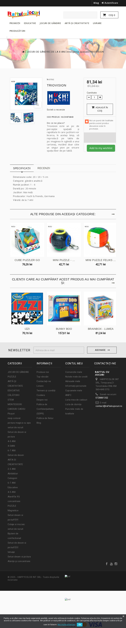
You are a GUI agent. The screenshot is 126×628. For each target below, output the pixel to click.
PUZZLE (12, 376)
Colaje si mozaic (16, 524)
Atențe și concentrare (19, 561)
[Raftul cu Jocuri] (24, 14)
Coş (111, 15)
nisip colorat (14, 418)
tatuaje (11, 552)
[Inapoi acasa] (23, 52)
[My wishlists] (16, 37)
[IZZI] (27, 308)
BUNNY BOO (64, 328)
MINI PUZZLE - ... (64, 260)
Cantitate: (92, 92)
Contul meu (74, 363)
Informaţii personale (75, 386)
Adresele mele (72, 381)
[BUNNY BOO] (64, 308)
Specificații (22, 168)
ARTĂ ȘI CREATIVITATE (77, 23)
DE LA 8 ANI (58, 52)
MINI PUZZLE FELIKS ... (101, 260)
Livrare (40, 386)
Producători (17, 30)
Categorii (12, 478)
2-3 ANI (12, 469)
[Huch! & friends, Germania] (63, 98)
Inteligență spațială (78, 52)
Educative (13, 487)
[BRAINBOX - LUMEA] (101, 308)
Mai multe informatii (66, 625)
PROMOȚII (15, 23)
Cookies (41, 395)
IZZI (27, 328)
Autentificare (111, 3)
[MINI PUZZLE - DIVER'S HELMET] (64, 240)
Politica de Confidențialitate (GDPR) (45, 409)
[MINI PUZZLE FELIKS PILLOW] (101, 240)
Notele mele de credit (76, 376)
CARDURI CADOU (16, 409)
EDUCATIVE (30, 23)
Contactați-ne (44, 381)
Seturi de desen (16, 455)
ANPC (68, 395)
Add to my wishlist (100, 148)
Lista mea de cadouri (76, 399)
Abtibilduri (13, 473)
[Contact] (11, 37)
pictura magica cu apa (19, 422)
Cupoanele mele (73, 390)
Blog (96, 2)
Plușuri (11, 413)
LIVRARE (97, 23)
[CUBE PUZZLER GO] (27, 240)
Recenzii (43, 168)
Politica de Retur (45, 418)
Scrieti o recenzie (56, 109)
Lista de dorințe (73, 404)
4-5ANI (11, 446)
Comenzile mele (73, 372)
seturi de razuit (15, 427)
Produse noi (43, 372)
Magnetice (13, 510)
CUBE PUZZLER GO (27, 260)
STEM (11, 399)
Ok (80, 625)
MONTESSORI (15, 404)
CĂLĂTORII (13, 395)
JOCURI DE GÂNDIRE (50, 23)
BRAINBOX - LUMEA (101, 328)
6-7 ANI (12, 450)
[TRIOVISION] (16, 117)
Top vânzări (43, 376)
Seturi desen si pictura (19, 556)
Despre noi (42, 399)
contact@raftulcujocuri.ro (109, 406)
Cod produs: (53, 117)
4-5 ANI (12, 441)
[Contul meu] (7, 37)
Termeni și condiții (46, 390)
